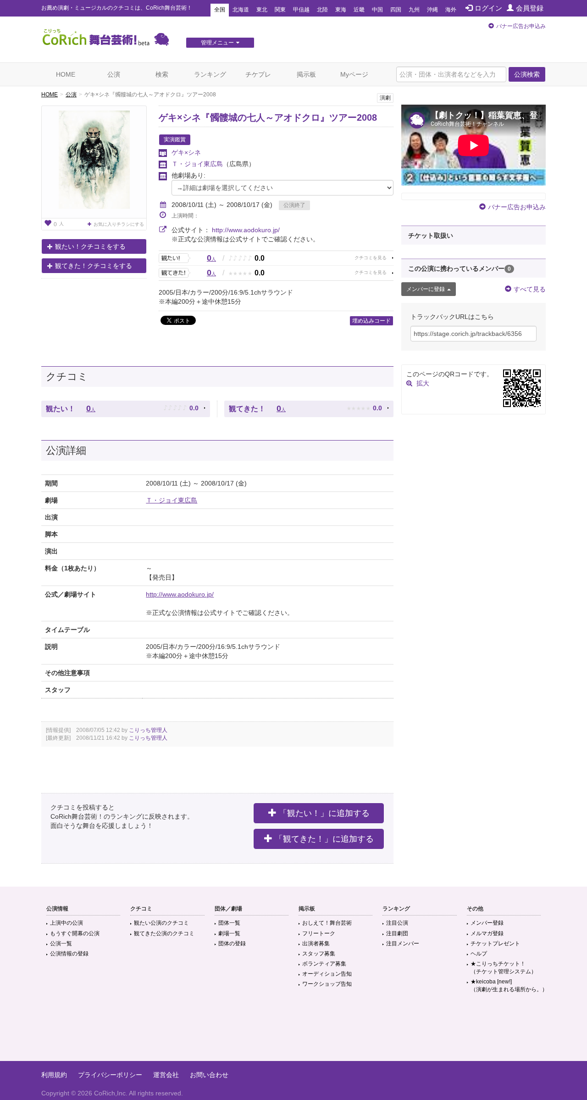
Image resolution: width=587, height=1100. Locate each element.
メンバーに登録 (425, 289)
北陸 (322, 9)
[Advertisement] (293, 1031)
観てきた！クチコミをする (93, 265)
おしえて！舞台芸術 (327, 923)
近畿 (359, 9)
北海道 (241, 9)
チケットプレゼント (495, 943)
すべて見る (530, 289)
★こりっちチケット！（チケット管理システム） (504, 967)
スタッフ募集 (318, 953)
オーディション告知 (327, 974)
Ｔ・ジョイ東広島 (197, 164)
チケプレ (258, 74)
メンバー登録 (487, 923)
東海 (340, 9)
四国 (395, 9)
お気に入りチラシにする (119, 224)
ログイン (488, 8)
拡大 (422, 383)
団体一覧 (229, 923)
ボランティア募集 (324, 963)
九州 (414, 9)
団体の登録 (232, 943)
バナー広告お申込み (521, 26)
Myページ (354, 74)
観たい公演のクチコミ (161, 923)
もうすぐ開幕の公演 (75, 933)
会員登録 (529, 8)
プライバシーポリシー (110, 1074)
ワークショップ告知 (327, 984)
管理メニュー (217, 42)
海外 (450, 9)
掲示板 (306, 74)
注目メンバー (402, 943)
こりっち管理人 (148, 730)
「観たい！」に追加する (324, 813)
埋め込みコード (371, 321)
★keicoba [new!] (509, 985)
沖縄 (432, 9)
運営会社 (166, 1074)
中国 (377, 9)
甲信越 (301, 9)
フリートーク (318, 933)
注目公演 (397, 923)
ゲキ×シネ (186, 152)
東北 (261, 9)
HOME (65, 74)
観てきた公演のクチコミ (164, 933)
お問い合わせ (209, 1074)
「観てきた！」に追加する (324, 838)
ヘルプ (479, 953)
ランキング (210, 74)
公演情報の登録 (69, 953)
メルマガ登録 (487, 933)
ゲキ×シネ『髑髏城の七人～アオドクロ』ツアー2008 (268, 117)
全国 (219, 9)
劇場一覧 (229, 933)
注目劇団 (397, 933)
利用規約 (54, 1074)
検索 (161, 74)
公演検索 (527, 74)
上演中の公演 (66, 923)
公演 (113, 74)
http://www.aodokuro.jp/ (246, 230)
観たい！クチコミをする (90, 246)
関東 (280, 9)
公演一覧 (61, 943)
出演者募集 (316, 943)
